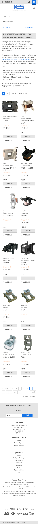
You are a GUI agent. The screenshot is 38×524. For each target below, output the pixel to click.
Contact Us (19, 467)
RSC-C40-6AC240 (9, 357)
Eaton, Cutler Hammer (26, 164)
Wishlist (19, 440)
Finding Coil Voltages (19, 458)
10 (15, 392)
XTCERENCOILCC (27, 168)
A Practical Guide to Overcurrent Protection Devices (19, 491)
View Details (10, 230)
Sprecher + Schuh (25, 353)
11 (19, 392)
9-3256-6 (6, 263)
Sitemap (22, 522)
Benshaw (5, 353)
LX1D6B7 (6, 121)
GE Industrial (6, 305)
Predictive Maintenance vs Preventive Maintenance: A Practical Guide (19, 488)
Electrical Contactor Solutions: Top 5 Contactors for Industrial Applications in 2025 (19, 483)
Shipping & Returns (19, 445)
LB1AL (5, 310)
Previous (6, 388)
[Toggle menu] (3, 7)
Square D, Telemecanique (9, 116)
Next (32, 392)
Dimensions (19, 460)
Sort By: (14, 93)
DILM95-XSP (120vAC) (25, 264)
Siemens (23, 116)
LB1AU (23, 310)
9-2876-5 (24, 215)
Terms (19, 455)
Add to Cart (10, 136)
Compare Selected (29, 397)
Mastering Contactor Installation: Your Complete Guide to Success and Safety (19, 494)
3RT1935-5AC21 (8, 215)
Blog (19, 472)
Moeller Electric (25, 258)
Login (16, 443)
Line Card (19, 463)
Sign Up (21, 443)
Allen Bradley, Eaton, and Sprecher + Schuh (16, 59)
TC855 (23, 357)
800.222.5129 (8, 2)
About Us (19, 465)
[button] (19, 27)
